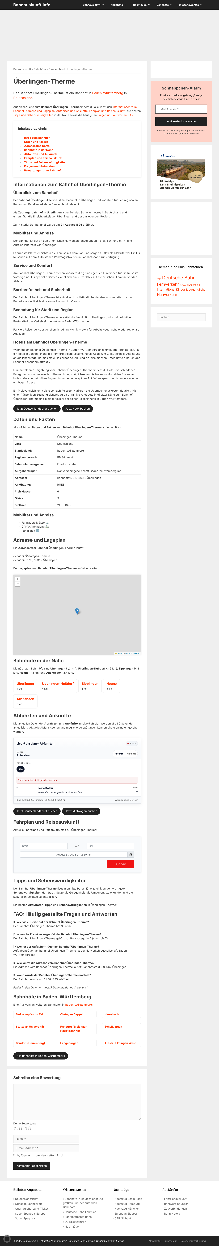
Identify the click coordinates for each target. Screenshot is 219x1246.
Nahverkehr (167, 294)
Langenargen (69, 1043)
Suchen (120, 864)
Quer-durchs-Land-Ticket (31, 1208)
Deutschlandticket (26, 1198)
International (166, 289)
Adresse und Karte (37, 146)
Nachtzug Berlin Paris (128, 1198)
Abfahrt (119, 753)
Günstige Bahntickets (28, 1203)
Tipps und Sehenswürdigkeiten (33, 115)
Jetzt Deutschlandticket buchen (37, 408)
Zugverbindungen (175, 1208)
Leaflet (120, 653)
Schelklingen (113, 1026)
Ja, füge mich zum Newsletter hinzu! (39, 1155)
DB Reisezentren (75, 1221)
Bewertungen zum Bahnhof (42, 170)
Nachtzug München (126, 1208)
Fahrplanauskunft (175, 1198)
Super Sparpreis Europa (30, 1213)
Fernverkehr (168, 284)
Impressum (171, 1240)
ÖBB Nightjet (122, 1218)
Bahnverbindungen (176, 1203)
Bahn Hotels (172, 1213)
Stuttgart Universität (30, 1026)
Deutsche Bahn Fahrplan (80, 1212)
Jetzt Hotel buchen (77, 408)
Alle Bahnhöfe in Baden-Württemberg (41, 1055)
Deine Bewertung (25, 1123)
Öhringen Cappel (71, 1014)
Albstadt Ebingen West (120, 1043)
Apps (159, 279)
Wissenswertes (189, 4)
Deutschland (57, 69)
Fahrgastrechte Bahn (78, 1216)
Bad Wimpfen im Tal (29, 1014)
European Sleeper (125, 1213)
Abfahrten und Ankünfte (72, 111)
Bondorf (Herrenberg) (30, 1043)
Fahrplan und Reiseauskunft (107, 111)
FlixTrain (183, 285)
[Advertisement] (109, 35)
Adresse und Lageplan (40, 111)
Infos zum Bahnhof (37, 137)
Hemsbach (112, 1014)
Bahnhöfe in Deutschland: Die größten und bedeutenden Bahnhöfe (83, 1203)
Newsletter (155, 1240)
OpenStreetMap (133, 653)
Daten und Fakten (36, 141)
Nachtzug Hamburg (127, 1203)
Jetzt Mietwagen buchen (81, 811)
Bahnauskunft (91, 4)
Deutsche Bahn (179, 277)
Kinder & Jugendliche (191, 289)
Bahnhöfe (163, 4)
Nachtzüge (140, 4)
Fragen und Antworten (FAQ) (116, 115)
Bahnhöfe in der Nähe (38, 150)
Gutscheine (193, 284)
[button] (77, 611)
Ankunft (131, 753)
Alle (20, 769)
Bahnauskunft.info (31, 4)
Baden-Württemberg (107, 93)
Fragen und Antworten (39, 166)
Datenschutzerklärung (193, 1240)
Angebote (116, 4)
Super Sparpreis (25, 1218)
